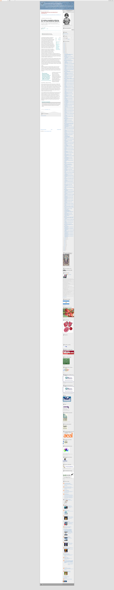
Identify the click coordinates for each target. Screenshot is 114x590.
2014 (64, 52)
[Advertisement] (47, 122)
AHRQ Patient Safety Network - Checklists (68, 206)
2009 (64, 249)
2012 (64, 247)
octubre (65, 238)
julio (64, 240)
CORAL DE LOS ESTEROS (67, 568)
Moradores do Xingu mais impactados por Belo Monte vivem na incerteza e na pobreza (68, 555)
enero (65, 245)
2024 (64, 44)
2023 (64, 45)
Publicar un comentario (43, 115)
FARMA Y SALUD (66, 557)
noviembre (65, 237)
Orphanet (65, 161)
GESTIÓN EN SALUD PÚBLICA (53, 4)
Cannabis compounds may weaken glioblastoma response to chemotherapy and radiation (68, 484)
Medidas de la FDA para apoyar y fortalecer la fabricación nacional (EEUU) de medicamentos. (68, 488)
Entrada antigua (59, 129)
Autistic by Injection (66, 542)
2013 (64, 246)
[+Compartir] (48, 29)
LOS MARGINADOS (66, 490)
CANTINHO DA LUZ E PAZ (67, 571)
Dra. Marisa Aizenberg (66, 521)
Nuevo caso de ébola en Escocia (67, 59)
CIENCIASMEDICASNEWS (67, 483)
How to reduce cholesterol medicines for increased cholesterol (70, 564)
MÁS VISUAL (59, 40)
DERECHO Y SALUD (66, 510)
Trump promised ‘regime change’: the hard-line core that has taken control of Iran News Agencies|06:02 (68, 492)
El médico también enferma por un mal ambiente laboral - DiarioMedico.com (51, 14)
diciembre (65, 53)
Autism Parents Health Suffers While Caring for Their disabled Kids (70, 544)
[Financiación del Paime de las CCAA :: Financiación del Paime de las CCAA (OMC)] (58, 42)
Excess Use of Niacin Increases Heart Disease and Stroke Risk (70, 533)
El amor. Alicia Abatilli (70, 500)
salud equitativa (69, 274)
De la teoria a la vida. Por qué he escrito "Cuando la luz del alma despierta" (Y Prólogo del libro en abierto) (70, 517)
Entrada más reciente (43, 129)
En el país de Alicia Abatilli (67, 499)
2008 (64, 250)
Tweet (47, 28)
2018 (64, 49)
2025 (64, 43)
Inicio (51, 129)
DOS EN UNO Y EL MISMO (67, 527)
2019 (64, 48)
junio (64, 241)
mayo (65, 242)
